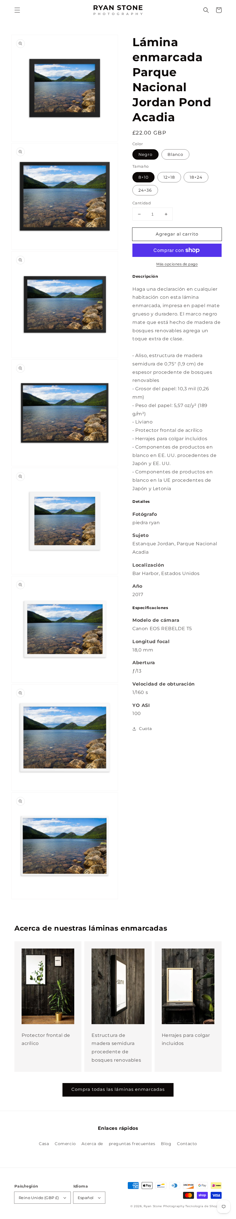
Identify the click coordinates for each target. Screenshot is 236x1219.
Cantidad (141, 203)
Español (86, 1197)
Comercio (65, 1143)
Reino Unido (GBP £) (39, 1197)
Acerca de (92, 1143)
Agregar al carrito (177, 234)
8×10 (143, 177)
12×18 (169, 177)
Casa (44, 1143)
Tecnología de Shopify (203, 1206)
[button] (17, 10)
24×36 (145, 190)
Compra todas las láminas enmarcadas (118, 1089)
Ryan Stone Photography (164, 1206)
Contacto (187, 1143)
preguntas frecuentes (132, 1143)
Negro (145, 154)
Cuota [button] (145, 728)
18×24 (196, 177)
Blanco (175, 154)
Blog (166, 1143)
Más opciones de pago (177, 264)
